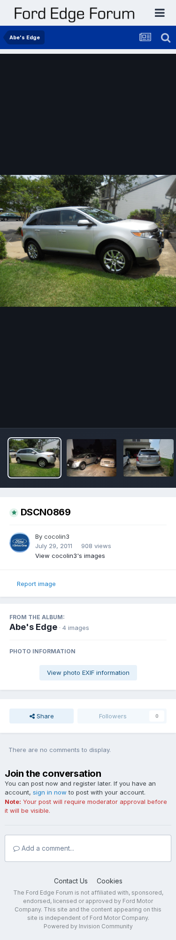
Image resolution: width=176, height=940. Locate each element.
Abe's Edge (33, 627)
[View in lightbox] (88, 240)
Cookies (109, 881)
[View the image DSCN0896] (92, 458)
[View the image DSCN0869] (34, 458)
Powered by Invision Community (88, 926)
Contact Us (71, 881)
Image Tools (137, 411)
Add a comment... (47, 848)
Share (44, 716)
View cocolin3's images (70, 555)
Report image (36, 583)
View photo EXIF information (88, 672)
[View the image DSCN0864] (148, 458)
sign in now (50, 792)
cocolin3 (56, 536)
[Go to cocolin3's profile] (19, 542)
